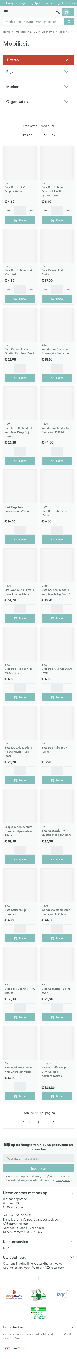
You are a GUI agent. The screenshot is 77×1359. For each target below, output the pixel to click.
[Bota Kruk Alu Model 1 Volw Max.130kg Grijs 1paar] (20, 403)
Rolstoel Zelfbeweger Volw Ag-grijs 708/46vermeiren (54, 1072)
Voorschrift (39, 1267)
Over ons (9, 1263)
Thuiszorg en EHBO (26, 32)
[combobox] (34, 21)
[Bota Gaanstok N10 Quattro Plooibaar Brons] (57, 806)
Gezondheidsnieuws (48, 1263)
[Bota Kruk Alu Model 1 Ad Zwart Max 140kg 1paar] (20, 723)
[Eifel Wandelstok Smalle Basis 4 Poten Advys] (20, 565)
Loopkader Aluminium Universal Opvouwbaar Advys (19, 831)
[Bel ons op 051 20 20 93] (58, 12)
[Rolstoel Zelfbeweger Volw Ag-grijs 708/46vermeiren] (57, 1043)
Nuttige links (24, 1263)
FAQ (6, 1247)
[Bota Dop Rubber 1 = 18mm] (57, 486)
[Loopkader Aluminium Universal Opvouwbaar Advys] (20, 806)
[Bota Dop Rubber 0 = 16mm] (57, 723)
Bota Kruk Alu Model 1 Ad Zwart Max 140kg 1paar (18, 752)
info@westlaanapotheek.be (39, 1219)
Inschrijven (38, 1168)
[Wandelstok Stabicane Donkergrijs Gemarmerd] (57, 325)
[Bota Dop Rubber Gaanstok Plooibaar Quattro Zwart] (57, 163)
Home (6, 32)
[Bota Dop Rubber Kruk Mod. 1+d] (20, 246)
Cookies (69, 1334)
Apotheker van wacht (17, 1267)
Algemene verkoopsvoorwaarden (22, 1334)
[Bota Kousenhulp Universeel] (20, 885)
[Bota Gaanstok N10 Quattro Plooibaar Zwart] (20, 325)
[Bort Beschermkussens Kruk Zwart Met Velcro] (20, 1043)
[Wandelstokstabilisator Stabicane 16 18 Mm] (57, 403)
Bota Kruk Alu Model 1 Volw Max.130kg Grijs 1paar (18, 432)
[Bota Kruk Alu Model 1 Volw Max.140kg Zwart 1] (57, 565)
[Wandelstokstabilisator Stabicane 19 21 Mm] (57, 885)
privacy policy (62, 1180)
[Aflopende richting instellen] (53, 134)
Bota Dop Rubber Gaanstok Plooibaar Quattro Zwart (54, 191)
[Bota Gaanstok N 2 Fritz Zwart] (57, 964)
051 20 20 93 (24, 1215)
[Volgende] (52, 1121)
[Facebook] (38, 1278)
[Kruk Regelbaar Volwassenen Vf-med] (20, 486)
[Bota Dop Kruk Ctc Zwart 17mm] (57, 644)
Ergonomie (48, 32)
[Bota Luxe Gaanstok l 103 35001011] (20, 964)
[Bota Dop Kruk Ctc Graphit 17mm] (20, 163)
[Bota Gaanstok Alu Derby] (57, 246)
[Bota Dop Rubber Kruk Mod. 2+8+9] (20, 644)
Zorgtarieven (56, 1267)
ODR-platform (11, 1338)
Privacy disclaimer (53, 1334)
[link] (24, 1121)
